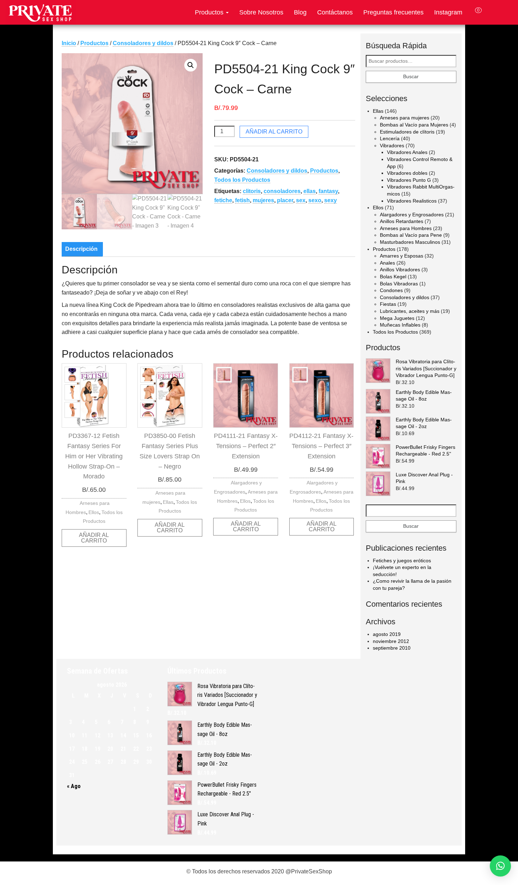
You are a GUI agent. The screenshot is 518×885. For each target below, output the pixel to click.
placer (285, 200)
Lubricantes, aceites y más (409, 311)
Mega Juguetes (397, 318)
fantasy (328, 191)
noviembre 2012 (391, 641)
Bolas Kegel (393, 276)
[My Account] (491, 12)
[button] (190, 65)
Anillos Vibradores (400, 269)
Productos (210, 12)
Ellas (168, 502)
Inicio (69, 43)
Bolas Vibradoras (399, 283)
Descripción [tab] (81, 249)
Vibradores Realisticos (412, 201)
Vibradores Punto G (409, 180)
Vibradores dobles (407, 173)
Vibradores (392, 145)
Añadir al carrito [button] (94, 538)
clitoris (252, 191)
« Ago (74, 786)
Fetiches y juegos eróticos (402, 560)
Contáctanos (335, 12)
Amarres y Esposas (401, 256)
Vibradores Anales (407, 152)
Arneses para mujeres (404, 117)
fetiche (223, 200)
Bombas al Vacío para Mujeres (414, 125)
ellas (309, 191)
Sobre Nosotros (261, 12)
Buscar (411, 76)
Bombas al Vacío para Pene (411, 235)
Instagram (448, 12)
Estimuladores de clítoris (407, 132)
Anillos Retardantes (401, 221)
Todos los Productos (242, 180)
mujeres (263, 200)
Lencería (390, 138)
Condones (391, 290)
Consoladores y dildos (143, 43)
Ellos (93, 512)
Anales (387, 263)
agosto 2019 (387, 634)
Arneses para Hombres (406, 228)
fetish (242, 200)
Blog (300, 12)
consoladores (282, 191)
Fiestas (388, 304)
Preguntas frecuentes (393, 12)
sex (301, 200)
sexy (330, 200)
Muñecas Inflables (400, 325)
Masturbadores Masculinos (410, 242)
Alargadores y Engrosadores (412, 214)
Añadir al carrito (274, 132)
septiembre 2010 (392, 648)
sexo (314, 200)
